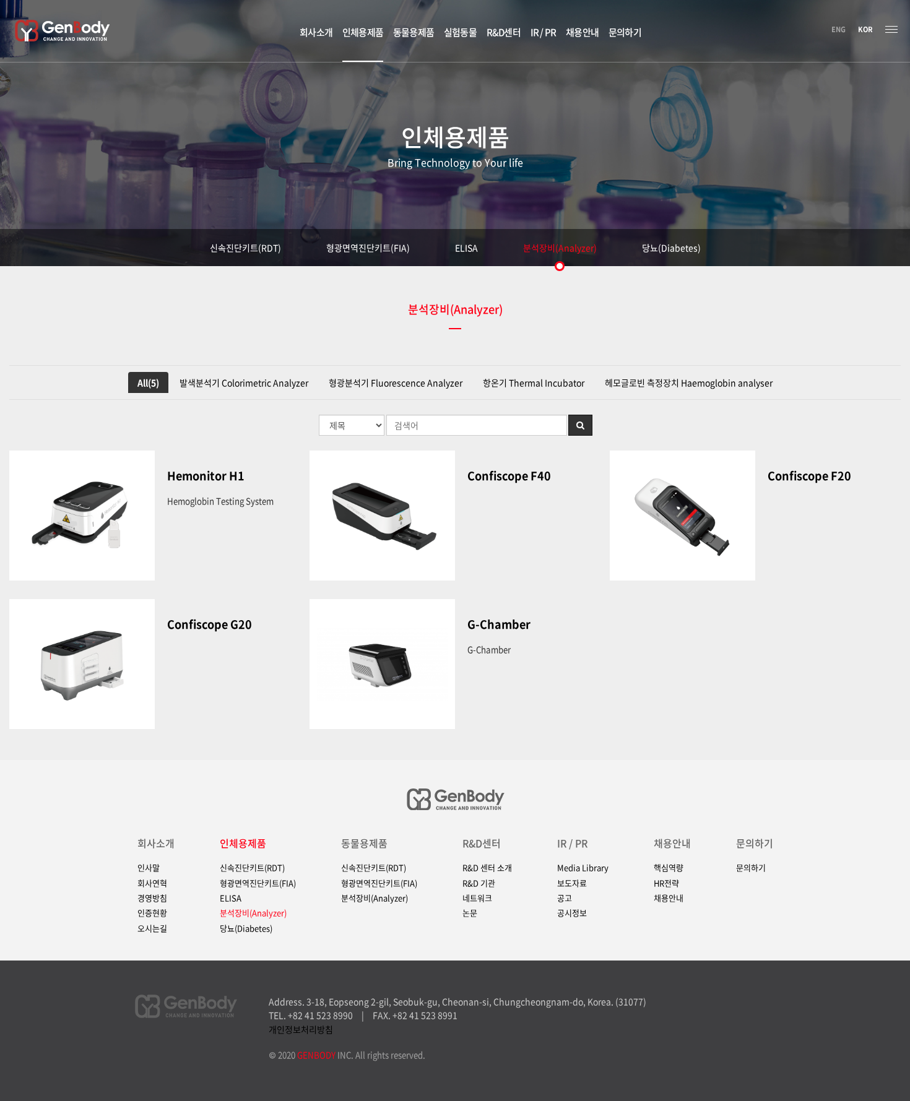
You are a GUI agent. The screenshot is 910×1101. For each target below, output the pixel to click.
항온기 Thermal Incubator (533, 382)
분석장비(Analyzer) (560, 247)
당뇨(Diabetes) (671, 247)
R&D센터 (481, 842)
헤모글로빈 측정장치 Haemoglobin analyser (689, 382)
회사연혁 (152, 883)
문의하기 (754, 842)
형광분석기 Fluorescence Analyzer (395, 382)
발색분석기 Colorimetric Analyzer (244, 382)
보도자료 (572, 883)
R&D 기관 (478, 883)
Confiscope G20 (209, 624)
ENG (838, 29)
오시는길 (152, 928)
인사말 (148, 867)
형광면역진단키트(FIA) (368, 247)
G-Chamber (499, 624)
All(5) (148, 382)
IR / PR (572, 842)
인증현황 (152, 913)
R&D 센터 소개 (487, 867)
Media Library (583, 867)
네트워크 (477, 898)
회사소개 (156, 842)
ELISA (466, 247)
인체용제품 (243, 842)
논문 (469, 913)
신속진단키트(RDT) (245, 247)
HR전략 (666, 883)
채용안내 (672, 842)
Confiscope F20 (809, 476)
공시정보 (572, 913)
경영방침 (152, 898)
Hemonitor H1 (206, 476)
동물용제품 (364, 842)
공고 (564, 898)
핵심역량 (668, 867)
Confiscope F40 (509, 476)
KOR (865, 29)
